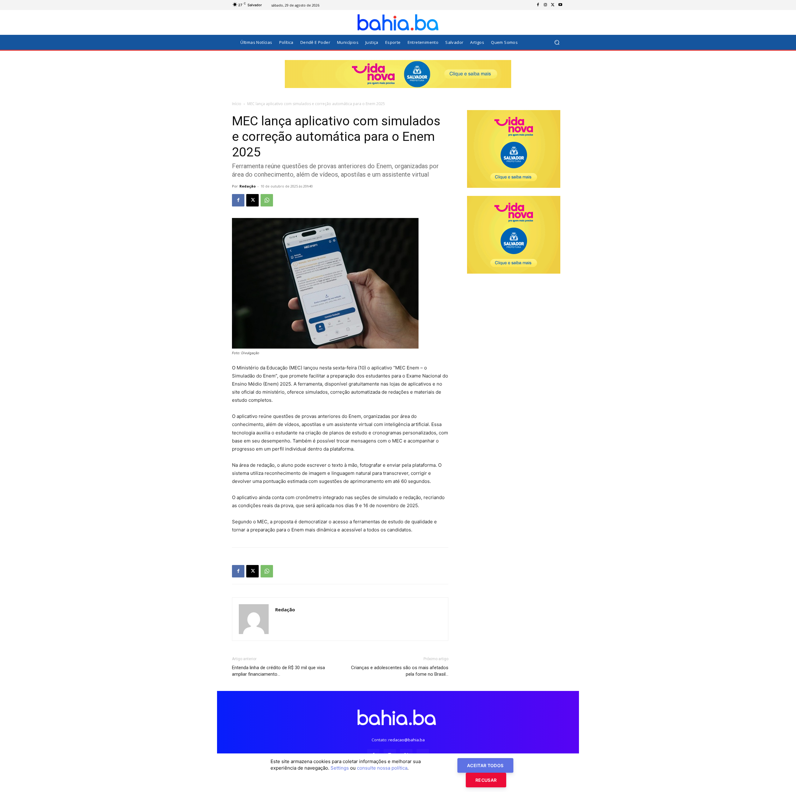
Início (236, 103)
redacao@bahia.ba (406, 740)
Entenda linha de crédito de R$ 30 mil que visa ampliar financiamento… (278, 671)
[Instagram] (545, 5)
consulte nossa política (382, 768)
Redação (247, 186)
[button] (556, 42)
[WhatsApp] (267, 200)
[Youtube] (560, 5)
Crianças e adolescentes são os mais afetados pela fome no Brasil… (399, 671)
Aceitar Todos (485, 765)
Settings (340, 768)
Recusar (486, 780)
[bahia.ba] (398, 22)
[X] (553, 5)
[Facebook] (538, 5)
